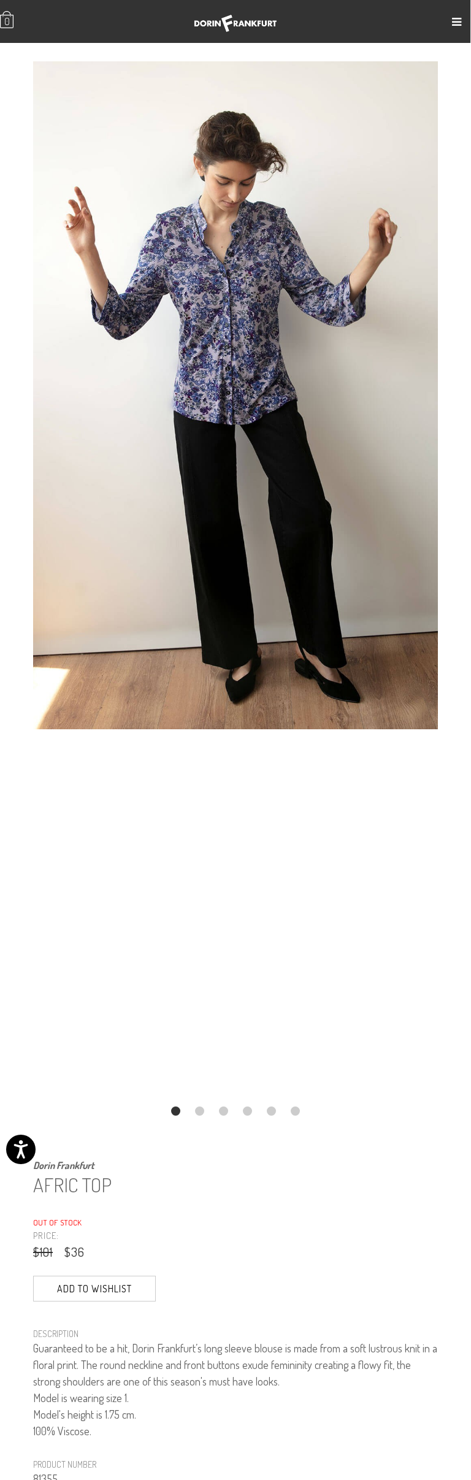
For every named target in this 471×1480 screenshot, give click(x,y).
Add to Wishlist (94, 1289)
